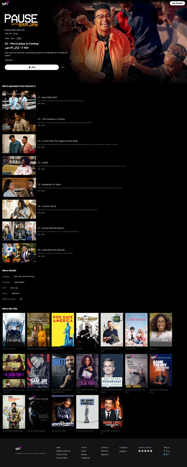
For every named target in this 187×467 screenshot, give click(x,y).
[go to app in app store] (167, 447)
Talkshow (16, 293)
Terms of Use (61, 454)
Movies (84, 454)
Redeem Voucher (63, 451)
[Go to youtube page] (148, 451)
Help (58, 447)
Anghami (104, 454)
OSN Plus (104, 451)
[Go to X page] (151, 451)
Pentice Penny (28, 276)
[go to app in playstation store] (167, 454)
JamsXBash (19, 282)
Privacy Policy (61, 458)
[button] (177, 3)
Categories (85, 458)
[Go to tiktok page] (145, 451)
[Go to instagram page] (142, 451)
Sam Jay (17, 276)
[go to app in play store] (167, 451)
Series (83, 451)
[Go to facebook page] (139, 451)
